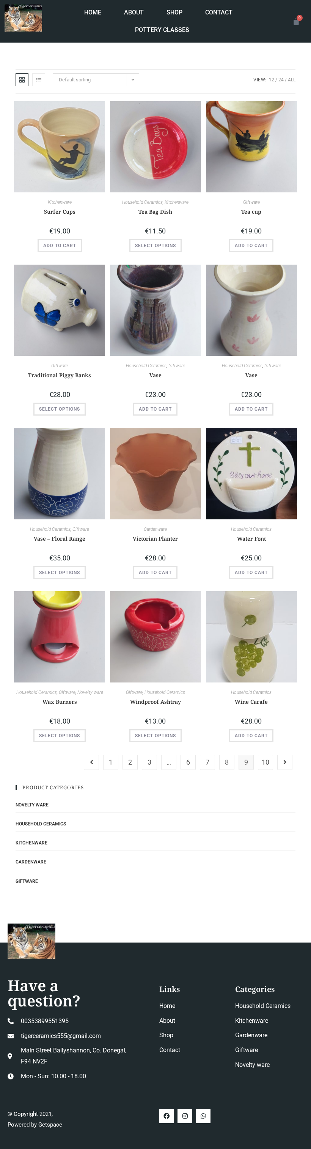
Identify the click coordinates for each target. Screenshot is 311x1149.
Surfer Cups (59, 211)
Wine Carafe (251, 701)
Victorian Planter (155, 538)
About (134, 12)
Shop (174, 12)
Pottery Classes (162, 29)
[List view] (38, 79)
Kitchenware (60, 202)
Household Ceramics (142, 202)
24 (281, 80)
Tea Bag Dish (155, 211)
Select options (155, 245)
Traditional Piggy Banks (59, 375)
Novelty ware (90, 692)
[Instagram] (184, 1116)
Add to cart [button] (59, 245)
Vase (155, 375)
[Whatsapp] (203, 1116)
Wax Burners (59, 701)
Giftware (251, 202)
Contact (218, 12)
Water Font (251, 538)
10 (265, 762)
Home (92, 12)
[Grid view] (22, 79)
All (291, 80)
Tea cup (251, 211)
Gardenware (155, 529)
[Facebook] (166, 1116)
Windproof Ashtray (155, 701)
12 (271, 80)
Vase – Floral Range (59, 538)
